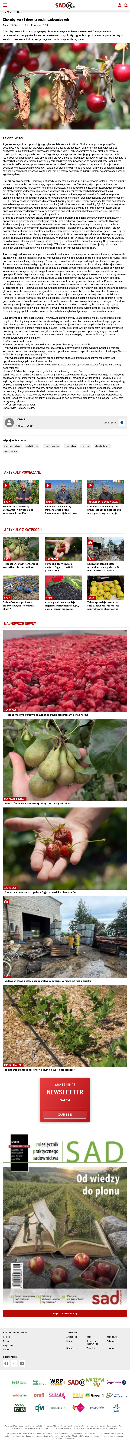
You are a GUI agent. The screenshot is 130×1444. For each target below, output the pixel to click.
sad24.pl (7, 12)
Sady (19, 12)
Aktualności (71, 1337)
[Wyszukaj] (126, 5)
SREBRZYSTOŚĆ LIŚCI (51, 446)
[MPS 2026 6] (65, 1220)
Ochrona (110, 1341)
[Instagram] (14, 1363)
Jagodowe (112, 1337)
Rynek (69, 1341)
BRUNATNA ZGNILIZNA (12, 446)
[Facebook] (122, 422)
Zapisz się (65, 1114)
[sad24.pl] (65, 5)
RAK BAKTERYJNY (32, 446)
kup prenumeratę (65, 1313)
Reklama (7, 1341)
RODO (6, 1350)
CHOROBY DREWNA (102, 446)
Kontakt (6, 1337)
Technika (91, 1348)
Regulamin (8, 1345)
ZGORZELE (85, 446)
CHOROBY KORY (70, 446)
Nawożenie (71, 1348)
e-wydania (111, 1348)
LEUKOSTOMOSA (10, 451)
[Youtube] (22, 1363)
